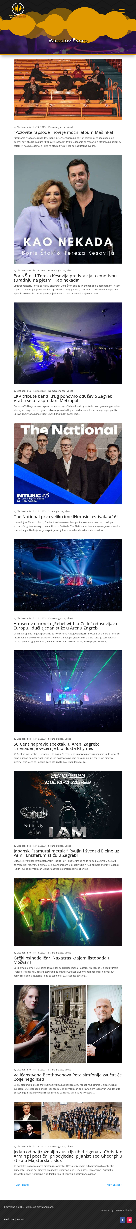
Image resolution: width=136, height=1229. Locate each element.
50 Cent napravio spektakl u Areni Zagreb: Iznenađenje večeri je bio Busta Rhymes (56, 746)
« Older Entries (22, 1184)
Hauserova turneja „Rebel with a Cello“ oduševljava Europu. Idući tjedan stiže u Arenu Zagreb (65, 626)
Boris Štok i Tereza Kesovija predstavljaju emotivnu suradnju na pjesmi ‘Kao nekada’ (65, 278)
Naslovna (9, 1219)
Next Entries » (114, 1184)
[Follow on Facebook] (122, 1220)
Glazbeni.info (24, 270)
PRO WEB (119, 1210)
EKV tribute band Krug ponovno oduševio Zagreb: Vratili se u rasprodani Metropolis (64, 398)
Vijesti (70, 127)
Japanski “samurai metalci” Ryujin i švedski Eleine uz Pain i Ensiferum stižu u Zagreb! (66, 853)
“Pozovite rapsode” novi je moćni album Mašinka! (63, 132)
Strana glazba (55, 511)
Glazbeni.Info (24, 127)
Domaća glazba (57, 127)
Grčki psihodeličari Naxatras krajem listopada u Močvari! (62, 960)
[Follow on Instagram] (129, 1220)
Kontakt (21, 1219)
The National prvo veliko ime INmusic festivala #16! (66, 516)
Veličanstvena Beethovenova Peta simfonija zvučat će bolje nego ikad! (68, 1077)
